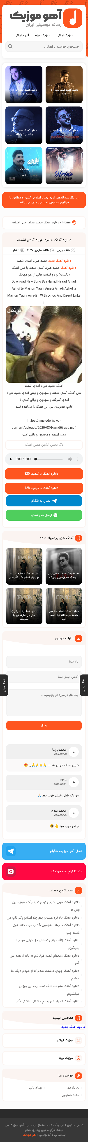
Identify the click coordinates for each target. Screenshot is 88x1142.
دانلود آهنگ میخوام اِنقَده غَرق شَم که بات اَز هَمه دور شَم (44, 959)
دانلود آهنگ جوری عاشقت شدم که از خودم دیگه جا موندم (45, 975)
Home (67, 222)
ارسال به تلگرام (41, 500)
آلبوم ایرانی (22, 35)
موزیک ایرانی (65, 35)
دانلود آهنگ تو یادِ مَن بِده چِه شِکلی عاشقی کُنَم (47, 1001)
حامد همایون (70, 1095)
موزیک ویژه (42, 35)
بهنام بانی (35, 1087)
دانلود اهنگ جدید (73, 1027)
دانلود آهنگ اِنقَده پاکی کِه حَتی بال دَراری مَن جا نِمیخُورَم (47, 944)
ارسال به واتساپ (41, 515)
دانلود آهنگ (68, 268)
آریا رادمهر (73, 1087)
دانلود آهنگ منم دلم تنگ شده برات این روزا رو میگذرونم (49, 990)
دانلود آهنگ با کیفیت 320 (41, 474)
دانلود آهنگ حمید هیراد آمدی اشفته (44, 240)
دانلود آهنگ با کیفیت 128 (41, 488)
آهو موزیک (30, 1134)
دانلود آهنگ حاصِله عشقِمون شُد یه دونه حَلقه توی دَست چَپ (46, 929)
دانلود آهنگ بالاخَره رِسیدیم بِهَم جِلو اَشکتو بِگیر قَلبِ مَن (43, 917)
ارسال (44, 725)
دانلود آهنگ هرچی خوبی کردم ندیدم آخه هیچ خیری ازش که (46, 906)
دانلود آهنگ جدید (59, 261)
